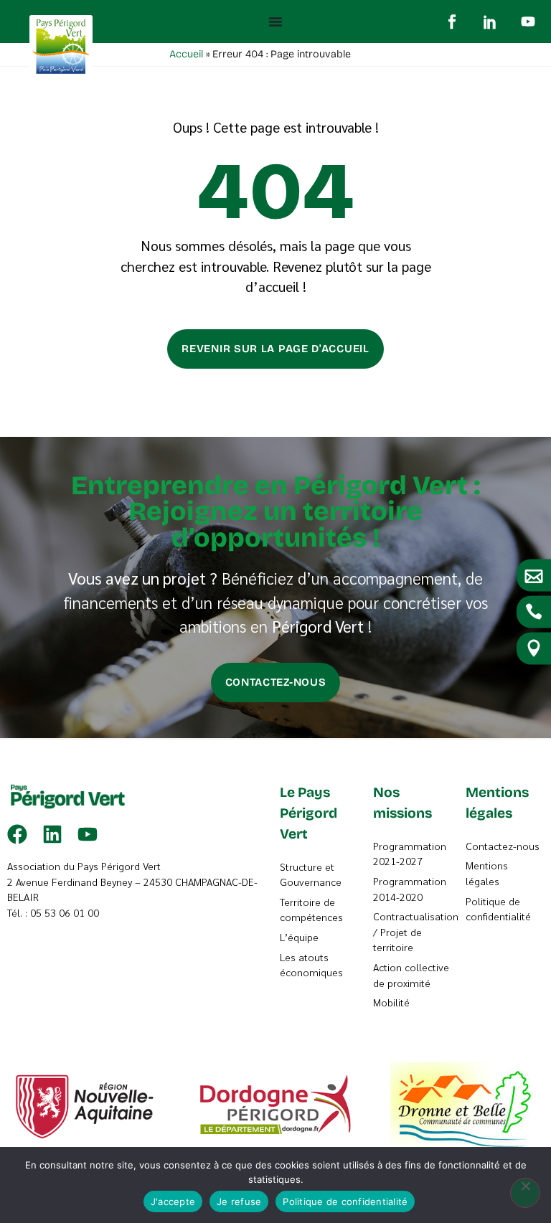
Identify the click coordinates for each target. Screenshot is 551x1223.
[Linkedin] (52, 834)
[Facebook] (17, 834)
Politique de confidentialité (345, 1201)
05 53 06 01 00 (64, 912)
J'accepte (173, 1201)
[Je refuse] (525, 1193)
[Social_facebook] (452, 21)
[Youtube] (528, 21)
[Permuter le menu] (275, 21)
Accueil (186, 54)
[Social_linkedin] (490, 21)
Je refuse (239, 1201)
